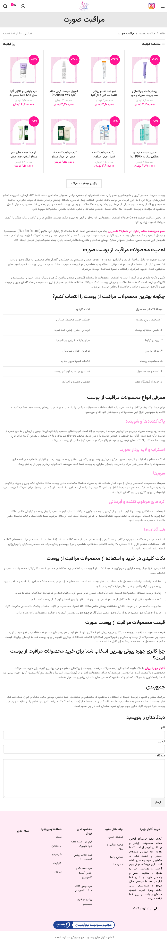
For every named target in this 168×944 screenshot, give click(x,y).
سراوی (57, 872)
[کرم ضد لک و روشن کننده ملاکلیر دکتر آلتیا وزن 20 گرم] (104, 70)
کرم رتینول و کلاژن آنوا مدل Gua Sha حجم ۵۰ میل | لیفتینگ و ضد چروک (23, 97)
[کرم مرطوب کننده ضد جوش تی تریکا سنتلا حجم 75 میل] (64, 132)
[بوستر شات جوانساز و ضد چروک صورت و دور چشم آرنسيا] (145, 70)
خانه (162, 34)
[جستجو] (5, 6)
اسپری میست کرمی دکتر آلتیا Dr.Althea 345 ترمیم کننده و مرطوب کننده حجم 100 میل (64, 97)
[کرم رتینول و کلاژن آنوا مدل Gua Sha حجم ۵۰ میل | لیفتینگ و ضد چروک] (23, 70)
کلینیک (57, 863)
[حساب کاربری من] (23, 6)
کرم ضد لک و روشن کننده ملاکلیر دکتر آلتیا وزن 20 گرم (104, 95)
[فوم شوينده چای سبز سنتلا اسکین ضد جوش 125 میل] (23, 132)
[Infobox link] (151, 6)
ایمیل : (161, 741)
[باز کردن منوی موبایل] (163, 6)
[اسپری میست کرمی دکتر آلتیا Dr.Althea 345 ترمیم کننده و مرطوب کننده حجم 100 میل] (64, 70)
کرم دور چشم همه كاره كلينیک (81, 844)
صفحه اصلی (115, 837)
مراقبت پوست (147, 34)
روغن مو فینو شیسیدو (84, 901)
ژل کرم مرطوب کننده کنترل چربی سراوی (104, 155)
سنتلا (58, 837)
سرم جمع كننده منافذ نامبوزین (83, 888)
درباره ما (118, 865)
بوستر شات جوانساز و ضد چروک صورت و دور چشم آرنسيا (144, 95)
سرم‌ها (159, 473)
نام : (162, 727)
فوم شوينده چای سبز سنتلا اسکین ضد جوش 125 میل (23, 157)
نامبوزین (56, 846)
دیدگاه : (160, 756)
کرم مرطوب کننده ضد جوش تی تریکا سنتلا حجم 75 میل (64, 157)
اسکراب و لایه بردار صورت (142, 449)
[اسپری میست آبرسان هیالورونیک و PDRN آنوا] (145, 132)
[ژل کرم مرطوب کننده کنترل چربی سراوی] (104, 132)
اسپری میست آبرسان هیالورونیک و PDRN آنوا (145, 155)
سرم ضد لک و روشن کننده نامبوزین (84, 873)
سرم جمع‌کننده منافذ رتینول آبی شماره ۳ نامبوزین (136, 231)
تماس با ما (116, 857)
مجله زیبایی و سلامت (115, 847)
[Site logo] (84, 6)
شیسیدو (56, 854)
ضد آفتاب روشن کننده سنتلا (83, 857)
